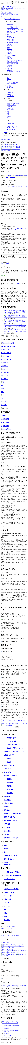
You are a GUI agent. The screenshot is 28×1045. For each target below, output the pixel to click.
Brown (25, 175)
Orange (7, 177)
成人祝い (9, 66)
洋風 (8, 114)
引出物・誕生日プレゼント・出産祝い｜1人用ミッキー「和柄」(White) (15, 321)
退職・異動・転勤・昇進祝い (15, 60)
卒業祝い (9, 58)
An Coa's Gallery (11, 129)
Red (14, 177)
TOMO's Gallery (11, 128)
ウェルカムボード (12, 26)
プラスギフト (10, 109)
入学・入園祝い (11, 55)
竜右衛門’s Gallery (12, 126)
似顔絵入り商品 (11, 105)
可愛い (9, 116)
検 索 (17, 726)
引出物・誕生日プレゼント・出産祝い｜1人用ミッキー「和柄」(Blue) (15, 326)
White (21, 175)
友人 (8, 80)
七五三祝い (10, 68)
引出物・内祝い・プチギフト (15, 29)
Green (11, 177)
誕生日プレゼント (12, 37)
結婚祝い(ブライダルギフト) (15, 31)
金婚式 (9, 34)
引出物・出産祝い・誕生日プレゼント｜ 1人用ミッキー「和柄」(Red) (15, 331)
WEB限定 (9, 65)
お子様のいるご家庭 (12, 82)
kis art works (10, 125)
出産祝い (9, 52)
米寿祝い (9, 49)
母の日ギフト (10, 41)
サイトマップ (7, 1035)
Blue (7, 175)
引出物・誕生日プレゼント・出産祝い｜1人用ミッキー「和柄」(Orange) (15, 317)
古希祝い (9, 45)
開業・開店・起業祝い (13, 63)
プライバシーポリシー (10, 1032)
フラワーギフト (11, 106)
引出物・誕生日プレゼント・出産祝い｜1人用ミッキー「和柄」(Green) (15, 312)
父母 (8, 77)
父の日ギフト (10, 39)
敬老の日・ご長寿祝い (13, 42)
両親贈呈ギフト (11, 24)
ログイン (16, 283)
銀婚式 (9, 36)
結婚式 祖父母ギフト (12, 28)
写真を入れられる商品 (13, 103)
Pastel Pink (11, 175)
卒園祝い (9, 57)
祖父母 (9, 79)
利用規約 (6, 1028)
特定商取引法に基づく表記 (11, 1030)
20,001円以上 (10, 96)
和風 (8, 113)
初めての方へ (16, 19)
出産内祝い (10, 53)
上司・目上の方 (11, 83)
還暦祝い (9, 44)
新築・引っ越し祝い (12, 62)
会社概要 (6, 1033)
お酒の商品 (10, 108)
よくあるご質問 (5, 6)
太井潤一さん (10, 123)
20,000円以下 (10, 94)
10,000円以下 (10, 92)
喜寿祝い (9, 47)
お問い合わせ (13, 6)
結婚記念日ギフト (12, 32)
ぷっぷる (9, 118)
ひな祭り (9, 70)
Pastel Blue (17, 175)
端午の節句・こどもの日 (14, 71)
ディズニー (10, 111)
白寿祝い (9, 50)
